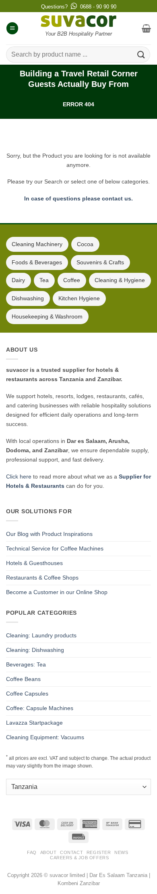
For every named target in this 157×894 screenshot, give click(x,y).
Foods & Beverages (37, 262)
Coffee (71, 280)
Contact (71, 852)
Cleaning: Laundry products (41, 635)
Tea (44, 280)
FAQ (32, 852)
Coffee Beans (23, 679)
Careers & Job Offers (79, 857)
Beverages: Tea (26, 664)
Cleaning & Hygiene (120, 280)
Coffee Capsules (27, 693)
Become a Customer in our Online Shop (56, 592)
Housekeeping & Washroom (47, 316)
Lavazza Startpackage (34, 722)
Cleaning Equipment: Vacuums (45, 737)
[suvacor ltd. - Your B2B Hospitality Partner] (78, 21)
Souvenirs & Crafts (100, 262)
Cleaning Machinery (37, 244)
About (48, 852)
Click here (18, 476)
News (121, 852)
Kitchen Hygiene (79, 298)
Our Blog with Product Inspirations (49, 534)
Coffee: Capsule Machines (39, 708)
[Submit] (141, 54)
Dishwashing (28, 298)
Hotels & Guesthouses (34, 563)
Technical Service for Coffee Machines (54, 548)
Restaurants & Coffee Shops (42, 577)
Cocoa (85, 244)
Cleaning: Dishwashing (35, 650)
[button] (12, 28)
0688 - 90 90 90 (98, 7)
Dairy (18, 280)
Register (99, 852)
